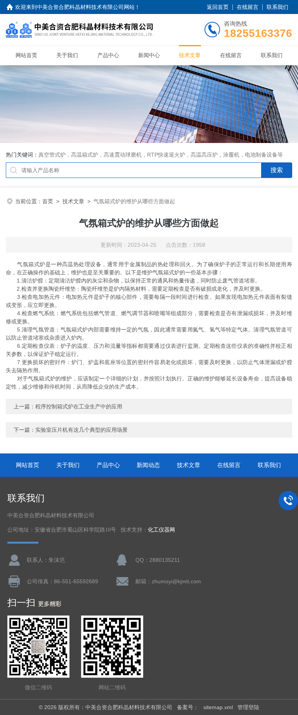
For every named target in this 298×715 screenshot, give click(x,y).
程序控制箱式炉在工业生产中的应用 (78, 406)
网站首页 (26, 55)
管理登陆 (248, 707)
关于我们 (67, 55)
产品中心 (108, 55)
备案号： (188, 707)
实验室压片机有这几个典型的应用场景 (81, 430)
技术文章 (190, 55)
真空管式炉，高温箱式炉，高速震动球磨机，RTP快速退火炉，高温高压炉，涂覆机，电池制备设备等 (160, 155)
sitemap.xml (218, 707)
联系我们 (277, 7)
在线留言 (247, 7)
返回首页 (218, 7)
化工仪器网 (161, 530)
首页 (47, 201)
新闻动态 (148, 465)
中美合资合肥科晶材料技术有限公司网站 (86, 7)
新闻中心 (149, 55)
